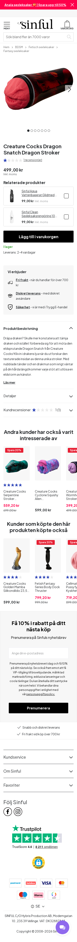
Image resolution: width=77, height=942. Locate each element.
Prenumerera (38, 708)
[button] (72, 4)
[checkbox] (66, 196)
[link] (6, 47)
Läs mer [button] (9, 382)
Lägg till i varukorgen (38, 236)
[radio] (5, 160)
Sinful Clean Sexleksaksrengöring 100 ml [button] (39, 214)
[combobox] (34, 37)
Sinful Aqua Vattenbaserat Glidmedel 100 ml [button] (39, 193)
